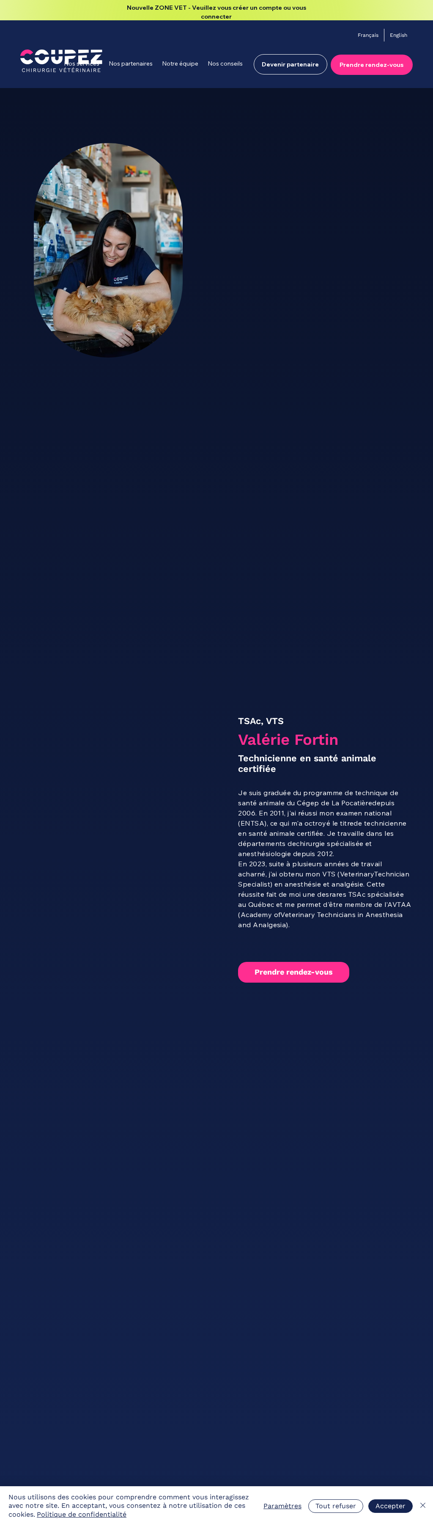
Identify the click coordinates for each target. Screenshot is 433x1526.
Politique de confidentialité (81, 1514)
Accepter (390, 1506)
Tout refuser (335, 1506)
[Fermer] (423, 1506)
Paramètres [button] (282, 1506)
